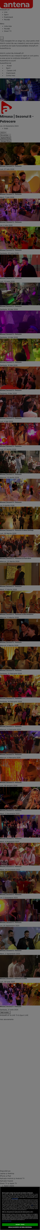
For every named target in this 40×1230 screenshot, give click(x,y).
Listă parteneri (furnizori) (6, 1221)
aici (32, 1205)
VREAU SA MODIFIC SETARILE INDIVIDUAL (20, 1227)
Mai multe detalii (15, 1198)
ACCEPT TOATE (20, 1224)
